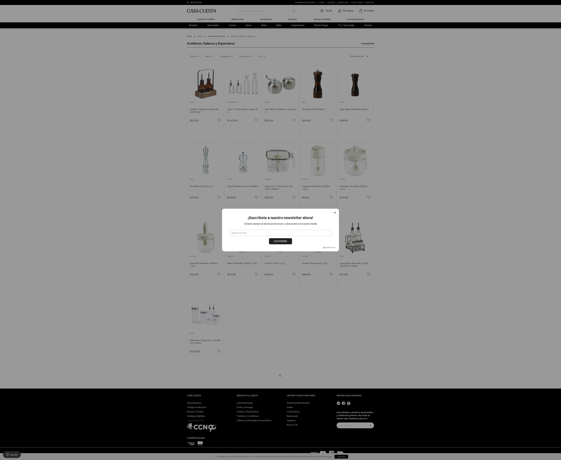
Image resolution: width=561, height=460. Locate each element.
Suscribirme (280, 241)
